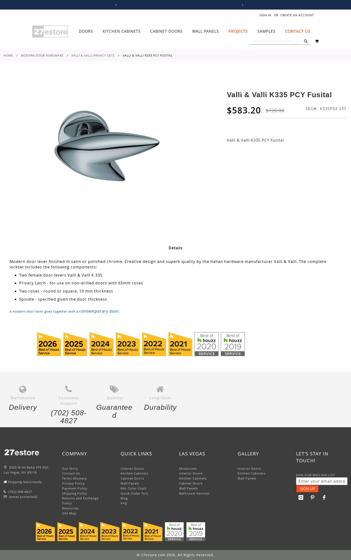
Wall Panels (130, 483)
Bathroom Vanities (194, 493)
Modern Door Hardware (42, 55)
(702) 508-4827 (19, 492)
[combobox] (280, 41)
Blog (124, 498)
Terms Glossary (74, 478)
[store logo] (50, 31)
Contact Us (71, 473)
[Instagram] (301, 497)
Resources (70, 508)
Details (176, 248)
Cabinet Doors (132, 478)
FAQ (124, 503)
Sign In (265, 15)
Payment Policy (74, 488)
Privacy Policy (73, 483)
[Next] (241, 4)
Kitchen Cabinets (134, 473)
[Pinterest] (312, 497)
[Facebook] (324, 497)
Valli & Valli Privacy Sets (93, 55)
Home (8, 55)
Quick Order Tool (134, 493)
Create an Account (297, 15)
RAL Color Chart (134, 488)
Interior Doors (132, 468)
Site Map (69, 513)
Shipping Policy (74, 493)
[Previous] (115, 4)
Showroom (188, 468)
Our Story (70, 468)
